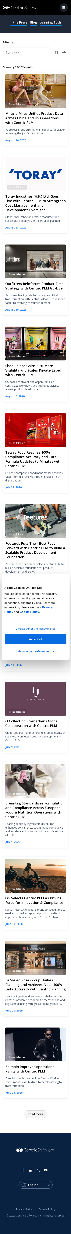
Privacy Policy (24, 1209)
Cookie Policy (29, 611)
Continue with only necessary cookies (35, 629)
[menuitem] (24, 1209)
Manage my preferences (33, 651)
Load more (35, 1114)
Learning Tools (51, 22)
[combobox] (40, 1185)
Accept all (35, 639)
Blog (33, 22)
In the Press (18, 22)
